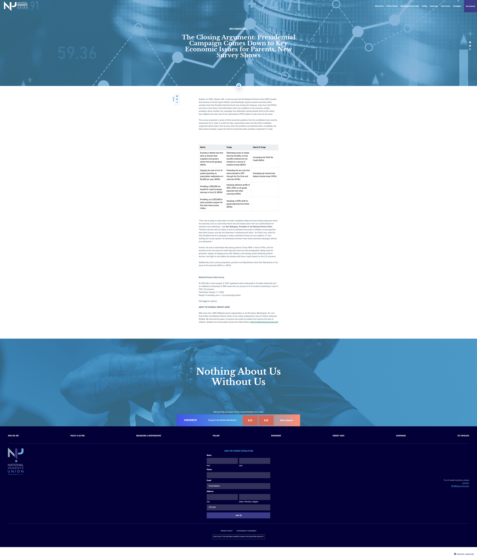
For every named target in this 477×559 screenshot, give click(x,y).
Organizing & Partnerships (409, 6)
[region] (238, 176)
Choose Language (465, 554)
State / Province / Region (248, 502)
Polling (424, 6)
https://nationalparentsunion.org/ (264, 322)
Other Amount (286, 420)
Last (240, 466)
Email (209, 481)
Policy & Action (392, 6)
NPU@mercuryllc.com (460, 486)
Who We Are (379, 6)
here (205, 301)
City (208, 502)
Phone (209, 470)
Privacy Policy (227, 531)
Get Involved (470, 6)
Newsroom (434, 6)
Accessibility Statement (246, 531)
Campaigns (457, 6)
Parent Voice (445, 6)
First (208, 466)
